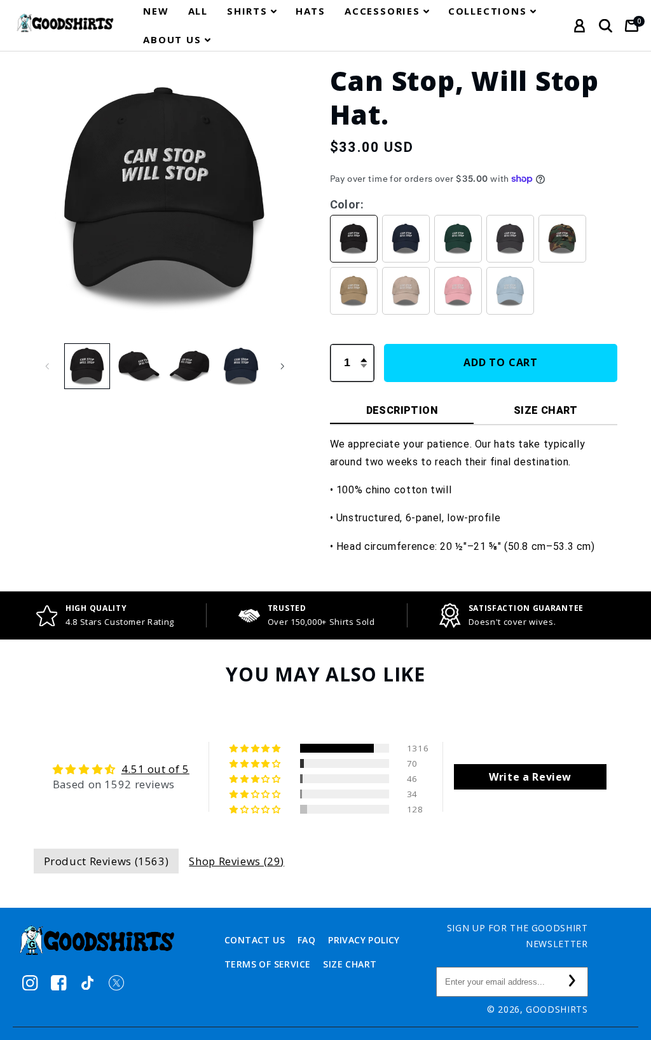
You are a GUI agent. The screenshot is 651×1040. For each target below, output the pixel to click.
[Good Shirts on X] (116, 983)
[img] (121, 769)
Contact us (254, 940)
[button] (252, 11)
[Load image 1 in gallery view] (87, 366)
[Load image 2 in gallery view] (138, 366)
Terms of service (267, 964)
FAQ (306, 940)
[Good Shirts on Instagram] (30, 983)
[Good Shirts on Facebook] (59, 983)
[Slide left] (48, 366)
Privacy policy (364, 940)
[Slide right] (282, 366)
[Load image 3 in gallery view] (189, 366)
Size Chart (349, 964)
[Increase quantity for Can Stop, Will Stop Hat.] (364, 352)
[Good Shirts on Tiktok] (87, 983)
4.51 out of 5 (155, 769)
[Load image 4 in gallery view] (241, 366)
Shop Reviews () (236, 861)
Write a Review (530, 777)
